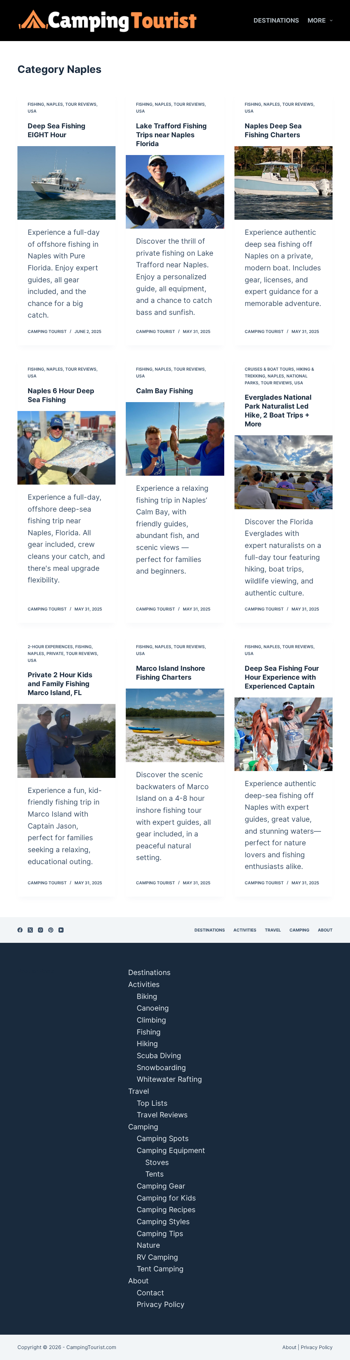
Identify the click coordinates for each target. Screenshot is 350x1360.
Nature (148, 1245)
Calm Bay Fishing (164, 391)
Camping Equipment (171, 1150)
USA (32, 111)
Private (55, 653)
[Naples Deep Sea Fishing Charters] (283, 183)
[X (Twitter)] (30, 930)
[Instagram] (40, 930)
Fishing (36, 104)
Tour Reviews (80, 104)
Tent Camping (160, 1269)
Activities (244, 930)
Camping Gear (161, 1186)
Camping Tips (160, 1233)
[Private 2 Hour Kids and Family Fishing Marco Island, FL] (66, 741)
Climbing (151, 1020)
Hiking (147, 1043)
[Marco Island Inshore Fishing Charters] (175, 725)
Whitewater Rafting (169, 1079)
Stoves (157, 1162)
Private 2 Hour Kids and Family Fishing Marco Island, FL (60, 684)
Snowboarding (161, 1067)
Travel (273, 930)
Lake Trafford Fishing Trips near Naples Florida (171, 135)
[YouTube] (61, 930)
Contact (150, 1292)
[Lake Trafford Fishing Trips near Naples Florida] (175, 192)
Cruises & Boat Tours (269, 369)
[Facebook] (20, 930)
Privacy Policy (161, 1304)
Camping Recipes (166, 1209)
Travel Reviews (162, 1115)
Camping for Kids (166, 1198)
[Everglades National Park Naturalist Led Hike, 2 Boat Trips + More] (283, 472)
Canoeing (153, 1008)
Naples (54, 104)
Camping (299, 930)
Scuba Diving (159, 1055)
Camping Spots (163, 1138)
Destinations (276, 20)
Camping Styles (163, 1221)
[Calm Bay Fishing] (175, 439)
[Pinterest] (50, 930)
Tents (154, 1174)
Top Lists (152, 1103)
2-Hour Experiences (50, 646)
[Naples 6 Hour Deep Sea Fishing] (66, 448)
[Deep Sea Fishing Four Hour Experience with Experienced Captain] (283, 734)
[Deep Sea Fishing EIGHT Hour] (66, 183)
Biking (147, 996)
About (325, 930)
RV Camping (157, 1257)
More (317, 20)
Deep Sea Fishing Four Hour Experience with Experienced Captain (282, 677)
